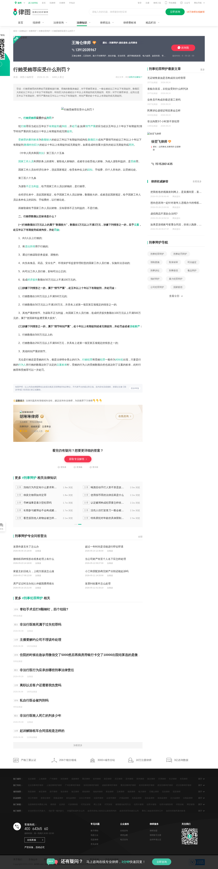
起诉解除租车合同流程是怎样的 (42, 730)
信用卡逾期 (138, 804)
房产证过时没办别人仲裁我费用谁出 (33, 583)
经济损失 (32, 279)
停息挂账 (180, 804)
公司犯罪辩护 (157, 287)
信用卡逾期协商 (166, 804)
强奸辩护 (154, 279)
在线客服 (31, 840)
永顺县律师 (188, 798)
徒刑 (69, 131)
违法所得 (30, 246)
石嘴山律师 (154, 792)
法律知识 (82, 22)
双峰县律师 (58, 798)
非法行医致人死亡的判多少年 (40, 715)
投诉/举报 (135, 388)
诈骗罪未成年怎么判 (75, 811)
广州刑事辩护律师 (72, 785)
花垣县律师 (149, 798)
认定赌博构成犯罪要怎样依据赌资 (104, 502)
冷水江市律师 (84, 798)
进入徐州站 (33, 3)
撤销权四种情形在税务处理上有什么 (33, 559)
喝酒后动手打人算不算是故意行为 (104, 487)
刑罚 (49, 118)
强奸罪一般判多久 (56, 811)
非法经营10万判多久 (36, 811)
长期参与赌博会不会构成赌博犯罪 (37, 510)
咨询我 (185, 47)
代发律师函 (73, 804)
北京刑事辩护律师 (35, 785)
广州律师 (53, 779)
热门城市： (18, 779)
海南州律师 (98, 792)
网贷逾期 (191, 804)
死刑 (131, 144)
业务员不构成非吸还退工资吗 (163, 99)
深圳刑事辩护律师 (91, 785)
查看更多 (197, 181)
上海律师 (42, 779)
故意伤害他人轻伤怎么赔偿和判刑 (102, 811)
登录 (140, 3)
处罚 (74, 126)
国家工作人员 (26, 161)
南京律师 (151, 779)
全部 (140, 536)
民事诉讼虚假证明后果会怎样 (163, 110)
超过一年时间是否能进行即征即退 (104, 546)
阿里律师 (32, 792)
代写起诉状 (85, 804)
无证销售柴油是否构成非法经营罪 (166, 78)
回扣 (89, 169)
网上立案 (97, 804)
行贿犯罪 (87, 359)
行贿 (23, 126)
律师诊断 (124, 835)
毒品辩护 (192, 270)
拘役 (64, 126)
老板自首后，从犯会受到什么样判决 (167, 88)
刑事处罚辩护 (180, 254)
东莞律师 (184, 779)
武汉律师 (118, 779)
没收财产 (135, 326)
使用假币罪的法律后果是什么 (104, 495)
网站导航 (198, 3)
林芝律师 (42, 792)
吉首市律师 (111, 798)
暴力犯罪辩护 (175, 279)
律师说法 (105, 22)
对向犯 (119, 359)
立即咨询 (162, 862)
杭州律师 (97, 779)
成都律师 (75, 779)
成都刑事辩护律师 (109, 785)
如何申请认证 (155, 839)
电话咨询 (124, 839)
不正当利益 (32, 186)
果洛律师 (109, 792)
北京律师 (32, 779)
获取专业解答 (77, 459)
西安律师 (108, 779)
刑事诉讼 (154, 270)
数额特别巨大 (31, 144)
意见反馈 (94, 844)
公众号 (187, 3)
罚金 (56, 229)
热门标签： (18, 804)
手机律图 (172, 3)
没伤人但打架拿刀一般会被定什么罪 (104, 510)
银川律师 (142, 792)
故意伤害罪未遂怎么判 (129, 811)
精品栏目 (151, 22)
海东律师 (64, 792)
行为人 (22, 364)
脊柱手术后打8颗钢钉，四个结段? (44, 609)
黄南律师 (86, 792)
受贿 (133, 161)
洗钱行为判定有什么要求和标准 (37, 487)
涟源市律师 (98, 798)
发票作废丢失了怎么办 (26, 546)
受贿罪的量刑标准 (28, 139)
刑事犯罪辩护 (44, 31)
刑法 (41, 153)
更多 (202, 69)
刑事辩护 (33, 31)
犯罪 (102, 359)
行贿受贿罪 (29, 118)
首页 (44, 3)
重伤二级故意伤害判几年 (152, 811)
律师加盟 (153, 831)
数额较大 (46, 139)
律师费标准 (129, 22)
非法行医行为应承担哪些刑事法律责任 (47, 670)
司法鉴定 (192, 262)
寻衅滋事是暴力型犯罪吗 (34, 502)
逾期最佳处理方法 (123, 804)
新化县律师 (71, 798)
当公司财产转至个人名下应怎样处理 (105, 559)
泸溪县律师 (124, 798)
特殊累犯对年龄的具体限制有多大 (104, 518)
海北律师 (75, 792)
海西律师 (131, 792)
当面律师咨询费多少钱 (37, 804)
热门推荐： (18, 811)
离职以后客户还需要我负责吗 (40, 685)
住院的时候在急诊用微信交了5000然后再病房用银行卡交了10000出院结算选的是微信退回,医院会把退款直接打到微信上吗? (107, 655)
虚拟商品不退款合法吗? (163, 213)
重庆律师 (86, 779)
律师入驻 (157, 3)
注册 (147, 3)
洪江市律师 (33, 798)
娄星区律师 (45, 798)
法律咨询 (58, 22)
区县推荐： (18, 798)
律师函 (53, 804)
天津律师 (162, 779)
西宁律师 (53, 792)
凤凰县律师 (137, 798)
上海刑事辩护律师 (54, 785)
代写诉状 (108, 804)
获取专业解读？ (136, 77)
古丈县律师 (175, 798)
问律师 (62, 3)
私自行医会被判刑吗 (34, 700)
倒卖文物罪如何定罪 (31, 495)
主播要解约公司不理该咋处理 (40, 639)
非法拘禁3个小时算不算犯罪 (163, 121)
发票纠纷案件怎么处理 (98, 583)
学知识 (72, 3)
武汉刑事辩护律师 (183, 785)
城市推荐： (18, 792)
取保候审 (173, 262)
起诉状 (62, 804)
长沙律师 (173, 779)
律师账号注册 (155, 835)
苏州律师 (129, 779)
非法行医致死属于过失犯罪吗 (40, 624)
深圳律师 (64, 779)
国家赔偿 (177, 287)
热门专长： (18, 785)
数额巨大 (93, 139)
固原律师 (176, 792)
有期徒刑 (54, 126)
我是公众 (94, 835)
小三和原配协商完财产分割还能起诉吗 (106, 571)
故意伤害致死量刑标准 (175, 811)
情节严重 (90, 126)
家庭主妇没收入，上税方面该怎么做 (33, 571)
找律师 (52, 3)
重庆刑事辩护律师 (128, 785)
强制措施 (154, 262)
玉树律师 (120, 792)
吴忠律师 (166, 792)
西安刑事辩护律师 (165, 785)
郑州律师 (140, 779)
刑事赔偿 (173, 270)
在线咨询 (123, 416)
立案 (136, 224)
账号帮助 (94, 831)
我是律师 (94, 839)
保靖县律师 (162, 798)
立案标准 (62, 364)
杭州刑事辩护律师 (146, 785)
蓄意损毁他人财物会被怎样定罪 (37, 518)
